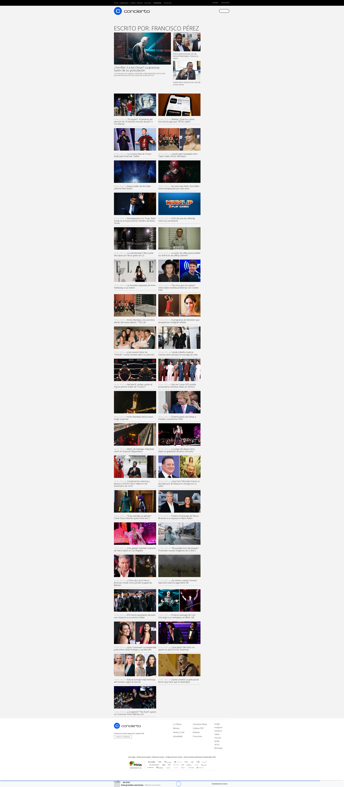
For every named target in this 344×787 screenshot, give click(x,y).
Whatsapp (218, 748)
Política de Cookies (158, 757)
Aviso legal (131, 757)
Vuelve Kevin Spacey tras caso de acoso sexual (186, 83)
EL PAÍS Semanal (187, 765)
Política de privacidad (143, 757)
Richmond (150, 770)
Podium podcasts (150, 767)
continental (182, 765)
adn (198, 762)
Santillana (168, 762)
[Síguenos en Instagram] (200, 10)
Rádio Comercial (207, 770)
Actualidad (177, 736)
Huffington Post (154, 765)
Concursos (147, 3)
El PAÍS (151, 762)
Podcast (196, 732)
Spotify (216, 741)
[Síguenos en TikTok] (214, 10)
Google (217, 724)
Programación (123, 3)
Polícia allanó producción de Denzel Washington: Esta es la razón (185, 56)
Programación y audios (220, 784)
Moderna (159, 770)
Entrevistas (157, 3)
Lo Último (133, 3)
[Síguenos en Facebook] (203, 10)
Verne (192, 765)
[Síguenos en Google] (197, 10)
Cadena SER (186, 762)
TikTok (216, 744)
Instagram (218, 727)
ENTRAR (215, 3)
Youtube (217, 738)
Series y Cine (178, 732)
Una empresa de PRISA (135, 763)
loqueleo (190, 770)
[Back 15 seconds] (173, 783)
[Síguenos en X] (205, 10)
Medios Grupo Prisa (135, 768)
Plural (167, 770)
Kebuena (204, 765)
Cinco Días (176, 765)
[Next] (188, 783)
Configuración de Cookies (173, 757)
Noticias (139, 3)
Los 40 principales (160, 762)
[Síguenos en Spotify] (211, 10)
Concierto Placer (200, 724)
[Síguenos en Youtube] (208, 10)
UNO (164, 765)
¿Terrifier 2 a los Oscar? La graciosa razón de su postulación (136, 68)
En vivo (116, 3)
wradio (169, 765)
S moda (183, 770)
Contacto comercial (123, 737)
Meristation (199, 770)
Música (176, 728)
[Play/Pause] (178, 783)
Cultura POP (198, 728)
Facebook (218, 731)
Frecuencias (167, 3)
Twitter (217, 734)
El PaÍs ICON (175, 770)
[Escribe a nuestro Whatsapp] (217, 10)
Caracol (204, 762)
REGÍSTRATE (225, 3)
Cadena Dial (198, 765)
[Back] (168, 783)
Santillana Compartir (178, 762)
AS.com (191, 762)
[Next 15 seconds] (183, 783)
